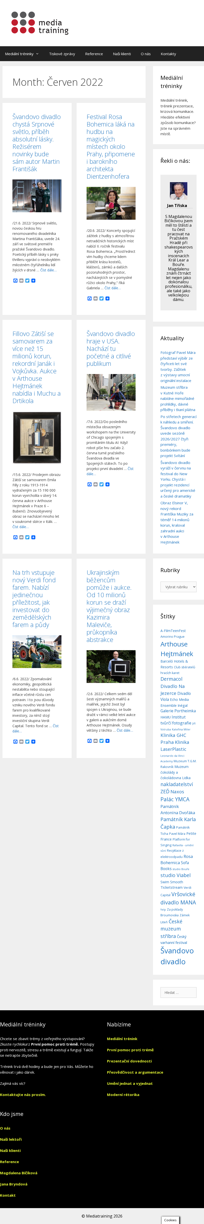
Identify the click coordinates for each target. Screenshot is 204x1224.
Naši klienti (122, 53)
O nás (146, 53)
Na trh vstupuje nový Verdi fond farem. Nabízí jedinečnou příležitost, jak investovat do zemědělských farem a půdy (34, 598)
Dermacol (171, 678)
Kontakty (168, 53)
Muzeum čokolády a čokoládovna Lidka (175, 772)
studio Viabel (175, 875)
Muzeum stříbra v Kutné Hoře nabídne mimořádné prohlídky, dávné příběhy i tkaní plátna (177, 398)
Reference (94, 53)
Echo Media (179, 699)
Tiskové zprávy (62, 53)
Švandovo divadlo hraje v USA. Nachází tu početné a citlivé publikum (111, 348)
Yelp (163, 909)
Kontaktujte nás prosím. (23, 1094)
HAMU (165, 717)
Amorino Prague (172, 636)
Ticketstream (171, 887)
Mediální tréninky (19, 53)
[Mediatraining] (40, 22)
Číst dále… (48, 270)
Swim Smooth (171, 882)
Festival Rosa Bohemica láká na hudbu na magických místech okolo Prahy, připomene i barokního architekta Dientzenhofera (111, 146)
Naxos (177, 791)
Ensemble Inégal (174, 705)
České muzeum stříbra (171, 928)
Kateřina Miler (181, 729)
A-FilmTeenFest (173, 630)
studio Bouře (181, 869)
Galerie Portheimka (178, 711)
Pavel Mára (177, 834)
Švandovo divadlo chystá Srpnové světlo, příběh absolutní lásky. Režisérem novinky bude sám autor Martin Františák (36, 142)
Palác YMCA (174, 799)
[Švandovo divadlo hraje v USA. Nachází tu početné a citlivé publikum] (111, 409)
